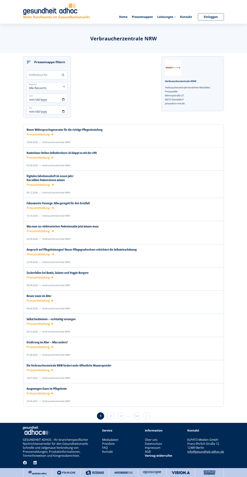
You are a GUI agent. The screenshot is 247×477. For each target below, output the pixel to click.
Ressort (33, 84)
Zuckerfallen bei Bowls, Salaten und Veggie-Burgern (58, 273)
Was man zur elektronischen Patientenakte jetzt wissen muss (63, 226)
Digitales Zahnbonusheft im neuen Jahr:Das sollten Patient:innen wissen (50, 178)
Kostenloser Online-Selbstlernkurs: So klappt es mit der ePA (62, 153)
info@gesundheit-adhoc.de (205, 452)
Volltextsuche (38, 75)
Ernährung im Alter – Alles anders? (47, 342)
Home (123, 17)
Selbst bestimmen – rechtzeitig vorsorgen (51, 319)
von (31, 95)
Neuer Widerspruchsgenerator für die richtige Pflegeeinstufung (65, 130)
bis (30, 107)
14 (136, 416)
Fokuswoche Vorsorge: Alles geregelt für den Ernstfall (58, 203)
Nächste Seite (146, 416)
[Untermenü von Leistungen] (175, 17)
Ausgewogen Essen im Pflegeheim (47, 389)
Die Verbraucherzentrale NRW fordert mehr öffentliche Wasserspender (69, 365)
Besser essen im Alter (39, 296)
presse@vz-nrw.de (175, 103)
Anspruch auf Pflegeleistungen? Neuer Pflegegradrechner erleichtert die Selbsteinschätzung (82, 250)
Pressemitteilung (38, 134)
